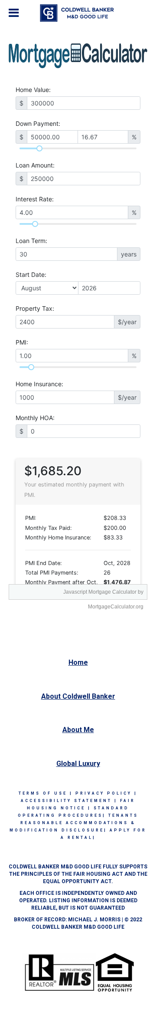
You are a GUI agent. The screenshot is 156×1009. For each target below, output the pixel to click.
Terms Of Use (43, 793)
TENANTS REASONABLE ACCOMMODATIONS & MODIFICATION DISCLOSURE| (74, 822)
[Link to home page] (78, 13)
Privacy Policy (103, 793)
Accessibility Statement (66, 801)
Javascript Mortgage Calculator (99, 592)
